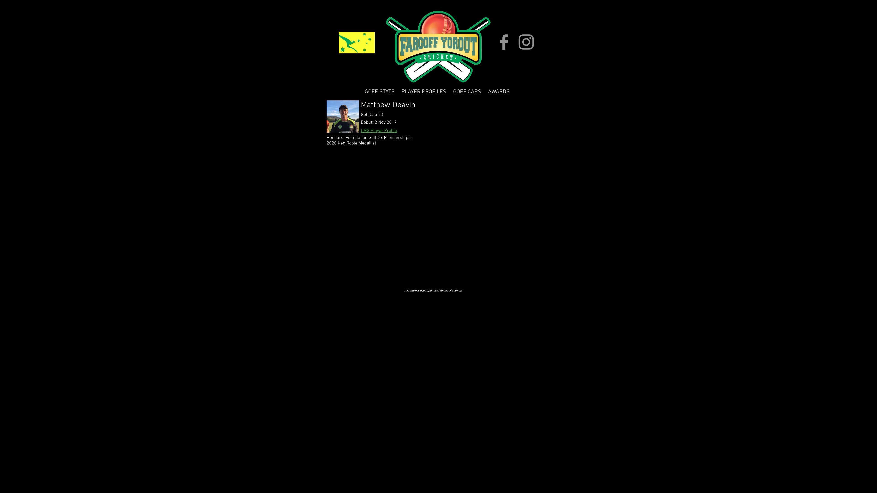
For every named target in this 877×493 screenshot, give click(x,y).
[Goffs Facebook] (504, 42)
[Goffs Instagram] (526, 42)
